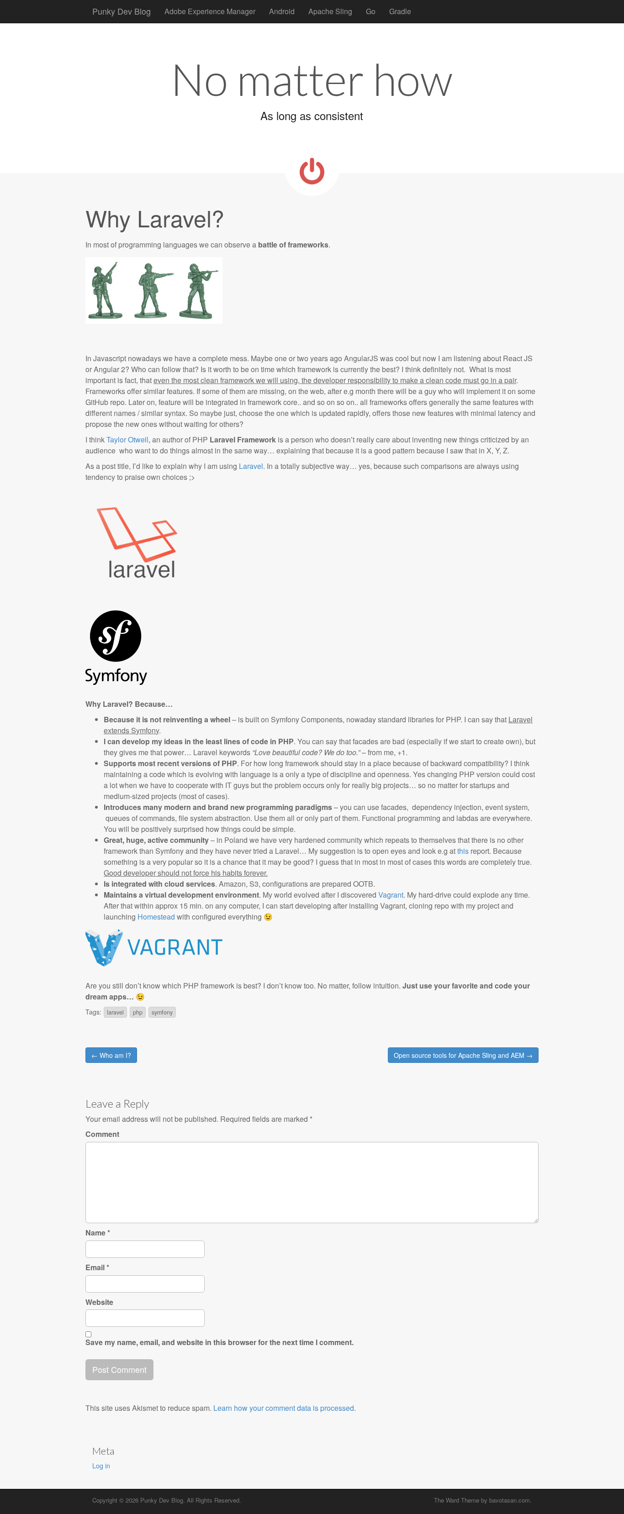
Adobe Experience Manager (209, 11)
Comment (102, 1134)
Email (97, 1267)
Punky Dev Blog (121, 11)
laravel (115, 1012)
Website (99, 1302)
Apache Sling (330, 11)
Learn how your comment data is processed (283, 1408)
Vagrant (390, 894)
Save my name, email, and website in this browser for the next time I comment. (219, 1342)
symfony (162, 1012)
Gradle (400, 11)
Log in (101, 1465)
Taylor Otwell (127, 439)
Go (370, 11)
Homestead (156, 916)
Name (97, 1233)
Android (282, 11)
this (463, 851)
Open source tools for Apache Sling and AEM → (463, 1055)
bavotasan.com (509, 1500)
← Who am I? (111, 1055)
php (138, 1012)
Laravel (251, 466)
